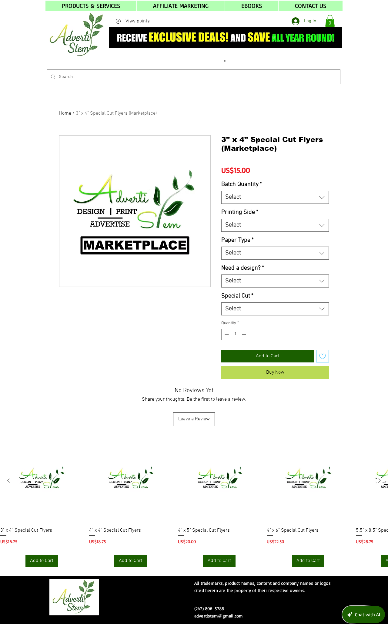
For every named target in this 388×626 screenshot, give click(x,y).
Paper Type (237, 240)
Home (65, 113)
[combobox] (275, 197)
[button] (90, 6)
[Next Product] (379, 480)
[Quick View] (41, 481)
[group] (194, 503)
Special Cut (237, 296)
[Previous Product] (8, 480)
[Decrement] (226, 334)
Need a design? (242, 268)
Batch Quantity (241, 184)
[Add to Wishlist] (322, 356)
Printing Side (239, 212)
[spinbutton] (235, 334)
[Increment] (244, 334)
